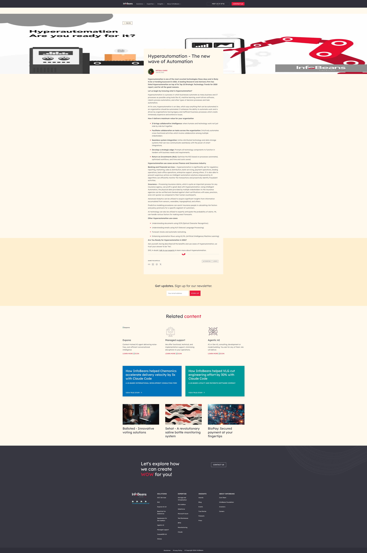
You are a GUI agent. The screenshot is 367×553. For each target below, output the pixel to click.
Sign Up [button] (195, 293)
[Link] (141, 424)
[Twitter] (138, 502)
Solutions (139, 4)
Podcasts (201, 516)
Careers (221, 511)
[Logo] (141, 495)
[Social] (153, 265)
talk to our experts (167, 250)
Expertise (150, 4)
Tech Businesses (183, 518)
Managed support (163, 530)
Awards (201, 497)
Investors (222, 507)
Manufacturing (182, 527)
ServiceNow (182, 504)
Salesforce (181, 509)
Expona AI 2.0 (161, 507)
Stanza (159, 539)
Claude (180, 532)
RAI (158, 502)
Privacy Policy (177, 550)
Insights (160, 4)
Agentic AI (160, 525)
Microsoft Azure (183, 514)
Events (201, 507)
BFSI (179, 523)
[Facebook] (134, 502)
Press (200, 520)
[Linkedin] (147, 502)
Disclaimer (167, 550)
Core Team (222, 497)
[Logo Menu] (128, 4)
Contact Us (238, 4)
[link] (144, 4)
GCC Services (161, 497)
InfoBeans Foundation (226, 502)
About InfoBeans (173, 4)
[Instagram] (143, 502)
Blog (128, 23)
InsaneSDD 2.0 (162, 534)
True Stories (202, 511)
